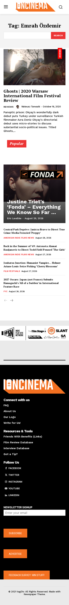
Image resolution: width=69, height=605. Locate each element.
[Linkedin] (6, 495)
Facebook (14, 468)
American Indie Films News (19, 238)
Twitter (13, 474)
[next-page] (11, 300)
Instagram (15, 481)
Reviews (8, 107)
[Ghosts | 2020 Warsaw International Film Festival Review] (34, 66)
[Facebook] (6, 468)
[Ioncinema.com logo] (35, 6)
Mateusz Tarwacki (30, 106)
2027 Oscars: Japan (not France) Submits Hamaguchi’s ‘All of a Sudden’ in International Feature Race (31, 283)
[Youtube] (6, 488)
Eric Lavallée (14, 218)
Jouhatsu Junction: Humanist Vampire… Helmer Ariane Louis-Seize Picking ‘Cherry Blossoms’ (32, 264)
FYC (5, 291)
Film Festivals (12, 271)
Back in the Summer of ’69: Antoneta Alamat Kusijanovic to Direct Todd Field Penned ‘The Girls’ (34, 247)
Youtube (14, 488)
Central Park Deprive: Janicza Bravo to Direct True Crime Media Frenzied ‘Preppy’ (34, 231)
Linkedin (13, 495)
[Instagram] (6, 481)
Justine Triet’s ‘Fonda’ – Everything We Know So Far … (34, 206)
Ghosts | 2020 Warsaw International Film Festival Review (32, 95)
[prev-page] (6, 300)
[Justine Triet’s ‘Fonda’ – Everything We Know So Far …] (34, 183)
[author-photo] (18, 106)
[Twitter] (6, 475)
